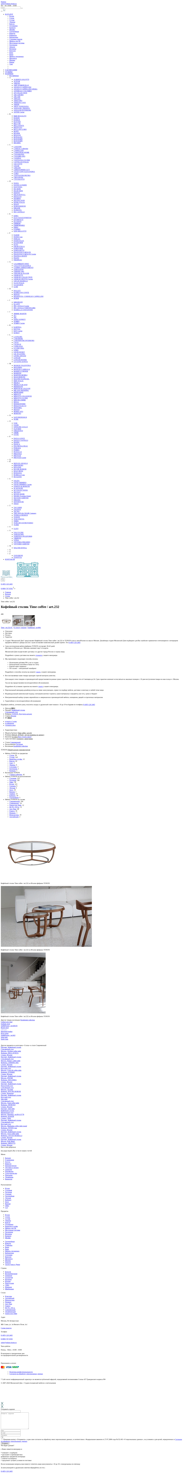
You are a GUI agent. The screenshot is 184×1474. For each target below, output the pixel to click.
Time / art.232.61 (7, 628)
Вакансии (8, 1179)
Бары (11, 53)
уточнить (38, 655)
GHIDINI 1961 (19, 271)
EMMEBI (17, 223)
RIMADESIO (18, 465)
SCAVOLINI (18, 488)
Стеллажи (8, 1255)
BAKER (17, 118)
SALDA (16, 481)
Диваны (12, 22)
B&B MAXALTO (20, 116)
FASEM (16, 235)
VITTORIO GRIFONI (21, 544)
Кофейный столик (18, 710)
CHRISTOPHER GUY (22, 170)
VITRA (16, 540)
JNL (15, 317)
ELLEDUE (18, 221)
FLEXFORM (18, 243)
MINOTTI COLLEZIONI (23, 396)
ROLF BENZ (18, 471)
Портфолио (9, 1171)
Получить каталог (25, 714)
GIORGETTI (18, 275)
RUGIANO (18, 477)
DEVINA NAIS (19, 200)
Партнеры (8, 1175)
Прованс (8, 1302)
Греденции (13, 45)
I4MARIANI (18, 302)
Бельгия (8, 1272)
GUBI (16, 287)
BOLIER (17, 133)
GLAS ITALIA (19, 283)
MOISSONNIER (19, 404)
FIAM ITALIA (19, 241)
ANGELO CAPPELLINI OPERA (25, 89)
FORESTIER (18, 248)
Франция (8, 1287)
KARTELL (18, 327)
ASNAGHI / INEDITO (22, 108)
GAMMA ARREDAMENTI (23, 268)
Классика (8, 1296)
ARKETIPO (18, 101)
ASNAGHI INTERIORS (22, 110)
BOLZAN (17, 135)
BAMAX (17, 120)
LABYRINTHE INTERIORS (24, 340)
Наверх (3, 2)
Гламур (7, 1306)
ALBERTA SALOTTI (21, 79)
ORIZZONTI (18, 431)
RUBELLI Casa (19, 475)
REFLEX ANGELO (21, 463)
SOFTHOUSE (19, 502)
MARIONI (17, 373)
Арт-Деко (8, 1304)
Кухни (11, 16)
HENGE (17, 294)
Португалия (9, 1283)
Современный (15, 742)
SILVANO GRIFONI (21, 498)
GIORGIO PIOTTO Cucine (23, 279)
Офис (7, 1206)
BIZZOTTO (18, 127)
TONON (17, 517)
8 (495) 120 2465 (7, 584)
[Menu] (2, 11)
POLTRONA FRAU (21, 446)
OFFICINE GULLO (21, 427)
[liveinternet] (5, 1361)
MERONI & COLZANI (22, 388)
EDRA (16, 216)
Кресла (11, 24)
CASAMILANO (19, 156)
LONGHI (17, 358)
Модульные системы (16, 43)
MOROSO (17, 413)
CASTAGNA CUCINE (22, 160)
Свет (11, 64)
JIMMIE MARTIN (20, 314)
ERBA (16, 227)
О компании (9, 1160)
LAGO (16, 342)
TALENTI (17, 509)
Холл (7, 1202)
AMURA (17, 83)
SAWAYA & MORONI (22, 486)
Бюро (11, 54)
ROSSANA (18, 473)
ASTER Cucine (19, 112)
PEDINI (16, 442)
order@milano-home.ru (9, 4)
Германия (8, 1276)
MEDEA (17, 383)
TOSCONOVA (19, 519)
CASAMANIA (19, 154)
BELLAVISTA (19, 125)
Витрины (12, 49)
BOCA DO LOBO (20, 129)
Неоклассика (9, 1300)
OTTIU (16, 434)
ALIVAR (17, 81)
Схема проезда (6, 1328)
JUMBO (16, 321)
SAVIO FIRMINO (20, 482)
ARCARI (17, 97)
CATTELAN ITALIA (21, 162)
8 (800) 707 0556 (7, 1339)
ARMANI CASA (20, 102)
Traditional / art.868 (34, 628)
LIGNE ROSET (19, 352)
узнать (38, 672)
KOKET (17, 333)
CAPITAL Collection (21, 149)
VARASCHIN (19, 534)
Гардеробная (9, 1196)
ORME (16, 433)
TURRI (16, 525)
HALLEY (17, 291)
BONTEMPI (18, 139)
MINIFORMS (18, 392)
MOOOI (16, 410)
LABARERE (18, 339)
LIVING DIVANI (20, 356)
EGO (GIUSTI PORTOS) (22, 218)
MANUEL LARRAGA (22, 369)
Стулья (11, 20)
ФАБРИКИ (9, 74)
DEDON (17, 193)
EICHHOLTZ (18, 220)
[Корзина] (4, 11)
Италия (13, 716)
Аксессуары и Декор (12, 1264)
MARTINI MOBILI (20, 375)
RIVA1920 (17, 467)
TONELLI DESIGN (21, 515)
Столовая (8, 1190)
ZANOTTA (18, 557)
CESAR (16, 166)
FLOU (16, 244)
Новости (8, 1164)
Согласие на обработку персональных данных (26, 1374)
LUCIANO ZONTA (21, 362)
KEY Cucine (18, 331)
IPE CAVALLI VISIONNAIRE (24, 308)
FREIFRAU (18, 260)
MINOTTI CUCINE (21, 398)
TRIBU (16, 521)
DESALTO (18, 196)
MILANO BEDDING (21, 390)
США (7, 1285)
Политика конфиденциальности (21, 1372)
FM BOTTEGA (19, 246)
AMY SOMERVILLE (21, 85)
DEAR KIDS (18, 191)
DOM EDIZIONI (20, 206)
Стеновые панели (15, 39)
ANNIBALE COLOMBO (23, 91)
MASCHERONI (19, 377)
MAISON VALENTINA (22, 365)
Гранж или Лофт (11, 1313)
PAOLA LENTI (19, 438)
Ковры (11, 62)
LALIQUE (17, 344)
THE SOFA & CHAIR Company (25, 513)
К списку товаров (20, 628)
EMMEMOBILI (19, 225)
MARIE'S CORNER (21, 371)
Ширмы (12, 60)
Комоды (12, 33)
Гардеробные (14, 31)
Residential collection (20, 746)
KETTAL (17, 329)
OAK (15, 423)
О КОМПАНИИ (11, 70)
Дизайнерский (10, 1312)
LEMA (16, 350)
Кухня (7, 1188)
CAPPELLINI (19, 150)
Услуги (7, 1162)
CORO (16, 173)
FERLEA (17, 239)
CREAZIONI (18, 177)
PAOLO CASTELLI (21, 440)
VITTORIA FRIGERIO (22, 542)
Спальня (8, 1194)
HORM (16, 298)
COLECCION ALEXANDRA (24, 172)
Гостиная (19, 744)
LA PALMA (18, 337)
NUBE (16, 419)
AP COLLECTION (20, 93)
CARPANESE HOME (21, 152)
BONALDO (18, 137)
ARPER (16, 104)
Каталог (8, 1158)
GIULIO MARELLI (21, 281)
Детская (8, 1198)
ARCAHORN (19, 95)
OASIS (16, 425)
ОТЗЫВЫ (8, 72)
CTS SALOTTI (19, 179)
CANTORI (17, 147)
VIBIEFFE (17, 538)
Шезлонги (13, 58)
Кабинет (8, 1200)
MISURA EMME (20, 400)
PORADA (17, 448)
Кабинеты (13, 35)
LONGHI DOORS (20, 360)
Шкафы (12, 29)
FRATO (16, 258)
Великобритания (11, 1274)
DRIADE (17, 208)
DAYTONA (18, 187)
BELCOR (17, 124)
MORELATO (18, 411)
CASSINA (17, 158)
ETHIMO (17, 229)
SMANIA (17, 500)
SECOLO (17, 492)
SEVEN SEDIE (19, 494)
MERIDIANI (18, 387)
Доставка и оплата (12, 1167)
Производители (11, 1166)
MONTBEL (18, 408)
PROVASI (17, 456)
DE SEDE (17, 189)
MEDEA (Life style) (20, 385)
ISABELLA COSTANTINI (23, 310)
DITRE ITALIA (19, 202)
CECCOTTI (18, 164)
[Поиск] (22, 8)
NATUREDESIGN (20, 417)
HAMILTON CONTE (21, 292)
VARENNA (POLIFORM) (23, 536)
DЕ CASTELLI (19, 212)
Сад (6, 1207)
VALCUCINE (19, 532)
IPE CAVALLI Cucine (21, 306)
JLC (15, 315)
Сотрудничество (11, 1173)
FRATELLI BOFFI (20, 256)
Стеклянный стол (11, 712)
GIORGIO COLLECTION (23, 277)
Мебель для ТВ (14, 41)
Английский (9, 1298)
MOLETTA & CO (20, 406)
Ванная (7, 1204)
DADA (16, 183)
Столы (11, 18)
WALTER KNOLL (20, 548)
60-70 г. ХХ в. (10, 1308)
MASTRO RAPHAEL (21, 379)
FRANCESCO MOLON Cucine (25, 254)
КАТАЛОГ (9, 14)
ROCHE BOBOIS (20, 469)
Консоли (12, 51)
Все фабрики (14, 76)
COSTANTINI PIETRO (22, 175)
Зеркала (12, 47)
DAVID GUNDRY (20, 185)
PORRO (16, 450)
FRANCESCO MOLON (22, 252)
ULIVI (16, 529)
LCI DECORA (19, 348)
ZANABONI (18, 555)
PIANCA (17, 444)
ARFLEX (17, 99)
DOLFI (16, 204)
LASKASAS (18, 346)
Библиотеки (13, 37)
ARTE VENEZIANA (21, 106)
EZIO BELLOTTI (20, 231)
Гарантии (8, 1169)
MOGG (16, 402)
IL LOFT (17, 304)
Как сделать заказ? (25, 737)
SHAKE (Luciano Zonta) (22, 496)
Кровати (12, 28)
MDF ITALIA (18, 381)
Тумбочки (8, 1245)
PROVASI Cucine (20, 458)
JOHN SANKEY (20, 319)
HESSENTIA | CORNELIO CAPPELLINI (28, 296)
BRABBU (17, 143)
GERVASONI (18, 269)
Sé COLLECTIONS (21, 490)
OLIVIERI (17, 429)
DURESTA (18, 210)
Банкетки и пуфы (11, 1226)
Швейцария (9, 1289)
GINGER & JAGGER (21, 273)
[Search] (3, 579)
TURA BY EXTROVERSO (23, 523)
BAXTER (17, 122)
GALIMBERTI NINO (21, 264)
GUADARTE (18, 285)
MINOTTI (17, 394)
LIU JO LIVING (19, 354)
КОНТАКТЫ (10, 559)
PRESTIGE (18, 454)
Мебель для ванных (16, 56)
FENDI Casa (18, 237)
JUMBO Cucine (19, 323)
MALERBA (18, 367)
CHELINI (17, 168)
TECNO (16, 511)
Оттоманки (13, 26)
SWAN (16, 504)
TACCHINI (18, 507)
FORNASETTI (19, 250)
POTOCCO (18, 452)
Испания (8, 1279)
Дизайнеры (9, 1177)
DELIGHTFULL (20, 195)
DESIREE (17, 198)
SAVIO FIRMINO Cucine (23, 484)
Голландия (9, 1277)
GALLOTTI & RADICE (22, 266)
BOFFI (16, 131)
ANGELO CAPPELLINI (22, 87)
